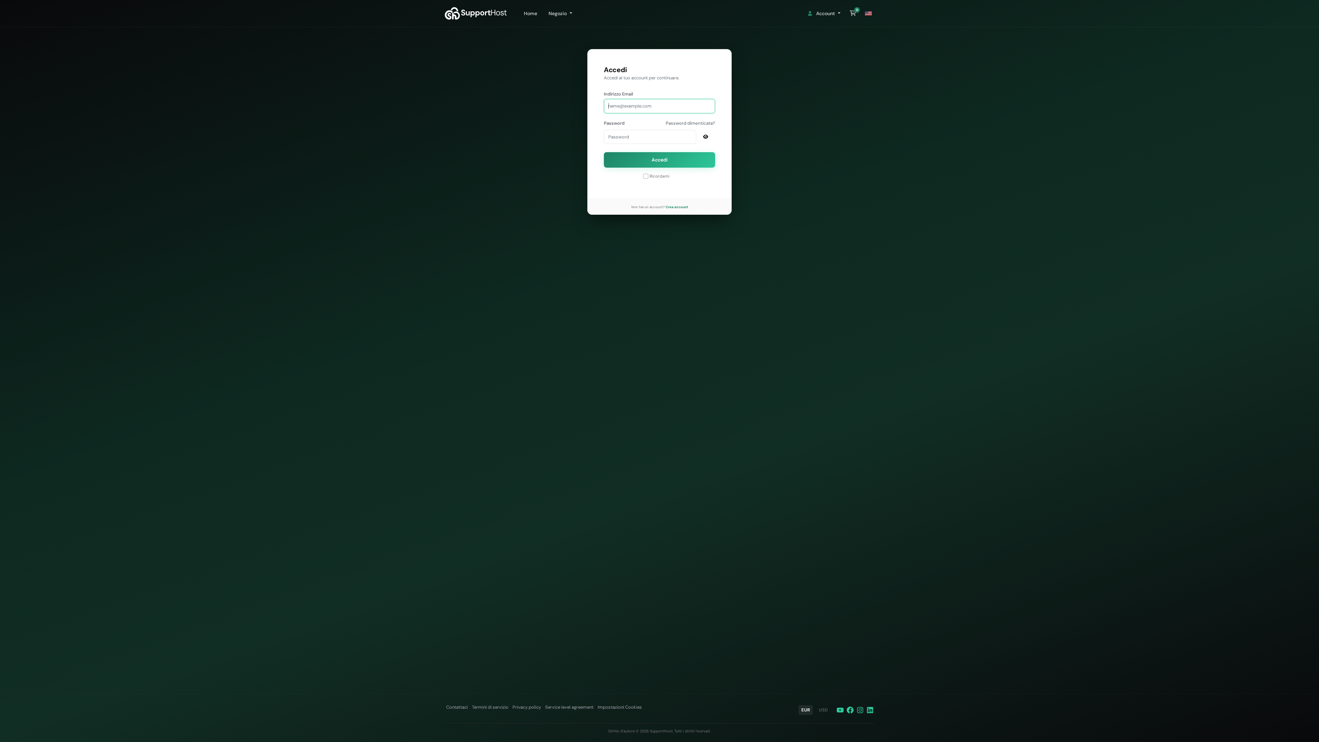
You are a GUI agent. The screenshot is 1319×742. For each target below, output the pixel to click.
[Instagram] (860, 710)
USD (823, 710)
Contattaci (457, 707)
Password (614, 123)
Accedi (660, 160)
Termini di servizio (490, 707)
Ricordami (659, 176)
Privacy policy (526, 707)
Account (824, 13)
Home (529, 13)
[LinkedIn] (870, 710)
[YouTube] (840, 710)
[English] (868, 13)
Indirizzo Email (618, 94)
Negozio (557, 13)
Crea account (677, 207)
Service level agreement (569, 707)
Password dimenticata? (690, 123)
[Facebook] (850, 710)
